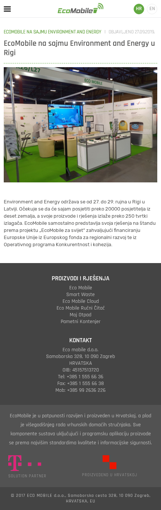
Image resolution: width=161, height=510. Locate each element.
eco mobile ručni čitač (81, 308)
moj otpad (80, 314)
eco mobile (80, 287)
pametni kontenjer (81, 321)
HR (139, 8)
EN (152, 8)
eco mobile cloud (81, 301)
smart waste (80, 294)
